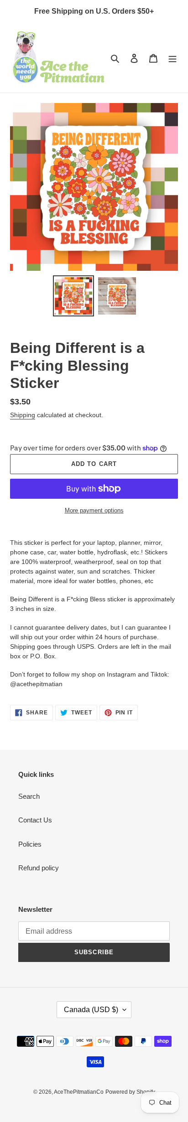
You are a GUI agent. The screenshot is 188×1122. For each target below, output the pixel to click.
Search (29, 796)
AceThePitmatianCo (79, 1092)
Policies (30, 844)
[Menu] (172, 58)
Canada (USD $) (91, 1009)
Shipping (22, 415)
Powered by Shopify (130, 1092)
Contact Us (35, 820)
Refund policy (38, 868)
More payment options (94, 510)
